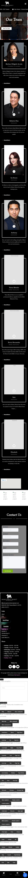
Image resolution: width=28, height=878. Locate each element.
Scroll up (4, 740)
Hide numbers (5, 820)
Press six (12, 811)
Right (11, 747)
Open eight (20, 811)
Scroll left (4, 755)
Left (11, 755)
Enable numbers (5, 803)
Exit (3, 862)
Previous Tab (20, 790)
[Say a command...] (2, 679)
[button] (25, 4)
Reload (3, 847)
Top (10, 763)
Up (10, 740)
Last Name (6, 534)
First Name (6, 527)
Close (14, 862)
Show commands (19, 711)
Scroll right (4, 747)
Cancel (9, 854)
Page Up (16, 740)
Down (12, 732)
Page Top (17, 763)
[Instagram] (14, 666)
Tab (3, 780)
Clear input (4, 831)
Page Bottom (21, 772)
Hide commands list (6, 724)
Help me (9, 711)
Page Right (19, 747)
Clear (12, 831)
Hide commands (13, 721)
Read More (7, 83)
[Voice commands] (2, 703)
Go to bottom (5, 772)
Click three (4, 811)
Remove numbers (6, 824)
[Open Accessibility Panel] (25, 875)
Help (3, 711)
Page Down (19, 732)
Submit (9, 839)
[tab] (14, 83)
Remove (18, 831)
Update (17, 847)
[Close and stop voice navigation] (5, 703)
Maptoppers (17, 675)
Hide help (4, 721)
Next (8, 780)
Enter (3, 839)
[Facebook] (10, 666)
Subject (5, 548)
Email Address (6, 541)
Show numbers (5, 800)
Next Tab (15, 780)
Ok (15, 839)
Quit (8, 862)
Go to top (4, 763)
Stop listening (17, 854)
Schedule (5, 626)
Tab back (4, 790)
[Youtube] (17, 666)
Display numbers (16, 800)
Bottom (13, 772)
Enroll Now (6, 620)
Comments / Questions (8, 555)
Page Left (17, 755)
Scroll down (4, 732)
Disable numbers (16, 820)
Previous (12, 790)
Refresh (10, 847)
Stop (3, 854)
